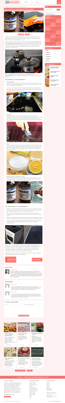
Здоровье (48, 52)
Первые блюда (49, 389)
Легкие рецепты (49, 394)
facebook (4, 396)
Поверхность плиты (9, 245)
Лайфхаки (21, 34)
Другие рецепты (49, 390)
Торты (30, 397)
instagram (8, 396)
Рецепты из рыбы (32, 393)
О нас (49, 401)
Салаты (30, 395)
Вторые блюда (49, 388)
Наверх (29, 370)
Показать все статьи (20, 370)
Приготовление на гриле (33, 388)
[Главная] (12, 2)
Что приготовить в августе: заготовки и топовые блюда (9, 334)
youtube (10, 396)
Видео (47, 50)
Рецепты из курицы (32, 391)
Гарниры (48, 382)
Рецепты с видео (32, 394)
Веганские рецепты (32, 383)
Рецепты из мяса (32, 392)
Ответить (15, 284)
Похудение (48, 56)
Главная (6, 6)
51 (42, 367)
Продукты (48, 58)
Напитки (48, 387)
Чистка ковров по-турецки (23, 358)
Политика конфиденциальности (55, 401)
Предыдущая (11, 259)
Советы (27, 34)
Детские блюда (32, 387)
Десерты (48, 383)
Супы (30, 396)
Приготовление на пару (33, 389)
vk (6, 396)
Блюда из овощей (32, 382)
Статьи (10, 6)
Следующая (36, 259)
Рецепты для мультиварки (33, 390)
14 (28, 367)
